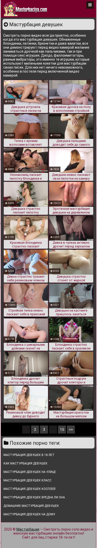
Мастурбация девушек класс (27, 480)
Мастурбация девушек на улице (29, 472)
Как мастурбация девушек (25, 463)
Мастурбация (27, 529)
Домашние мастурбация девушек (31, 506)
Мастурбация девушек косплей (29, 489)
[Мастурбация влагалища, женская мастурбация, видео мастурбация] (25, 8)
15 (62, 429)
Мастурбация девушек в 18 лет (28, 455)
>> (71, 429)
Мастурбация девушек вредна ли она (34, 497)
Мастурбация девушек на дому (29, 514)
